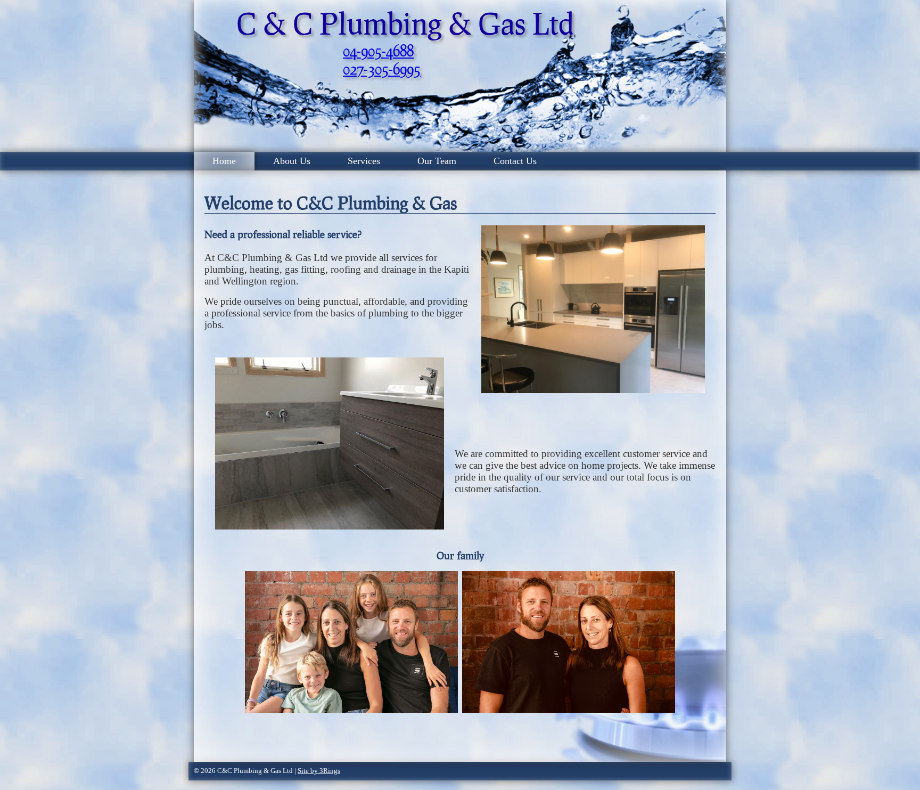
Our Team (436, 161)
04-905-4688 (378, 51)
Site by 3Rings (319, 771)
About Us (291, 161)
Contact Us (515, 161)
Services (364, 161)
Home (224, 161)
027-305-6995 (382, 69)
